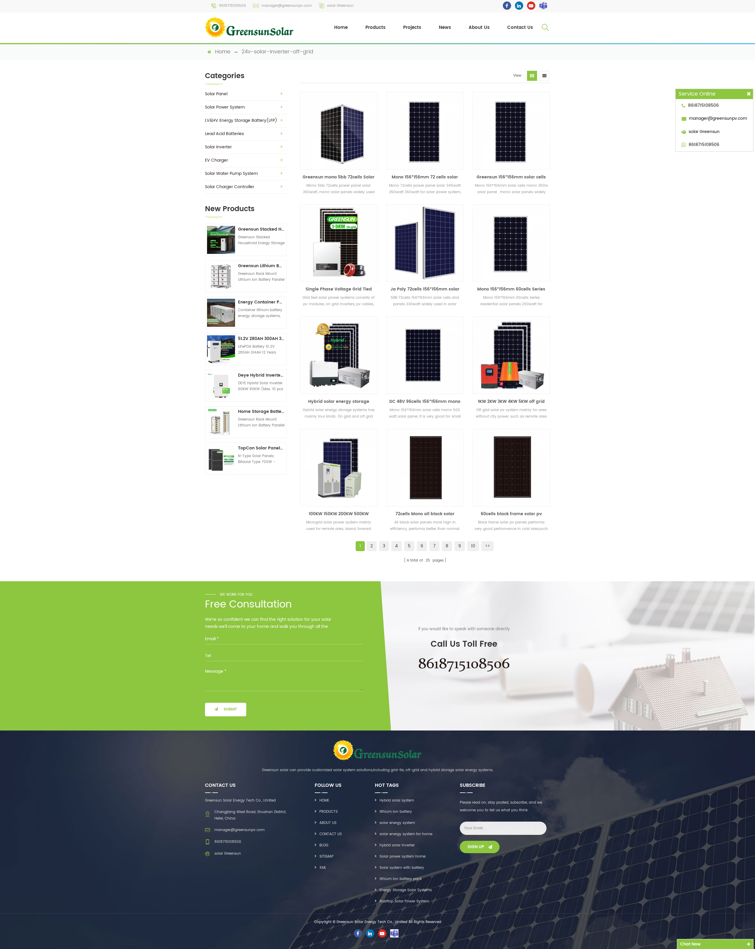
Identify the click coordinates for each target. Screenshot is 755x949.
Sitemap (326, 856)
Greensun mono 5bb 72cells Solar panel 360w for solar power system (339, 177)
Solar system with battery (402, 868)
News (445, 27)
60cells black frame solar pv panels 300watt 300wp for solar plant (511, 514)
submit (230, 709)
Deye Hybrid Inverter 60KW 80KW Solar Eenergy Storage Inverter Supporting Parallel (261, 375)
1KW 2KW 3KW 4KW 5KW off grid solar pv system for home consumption (511, 401)
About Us (479, 27)
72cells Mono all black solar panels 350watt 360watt (424, 514)
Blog (323, 845)
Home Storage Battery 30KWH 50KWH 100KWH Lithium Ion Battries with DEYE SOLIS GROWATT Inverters (261, 411)
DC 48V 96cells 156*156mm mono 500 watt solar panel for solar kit (424, 401)
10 (473, 546)
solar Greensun (340, 6)
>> (487, 546)
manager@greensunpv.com (287, 6)
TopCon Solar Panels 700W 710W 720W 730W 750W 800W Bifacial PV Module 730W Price (261, 448)
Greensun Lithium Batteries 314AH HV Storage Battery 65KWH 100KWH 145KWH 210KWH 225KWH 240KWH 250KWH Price (261, 265)
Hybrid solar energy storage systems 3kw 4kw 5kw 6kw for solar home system (339, 401)
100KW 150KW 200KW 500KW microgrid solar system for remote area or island (338, 514)
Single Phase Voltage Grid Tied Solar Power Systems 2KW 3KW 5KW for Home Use (339, 289)
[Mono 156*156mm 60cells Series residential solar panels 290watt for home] (511, 243)
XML (322, 868)
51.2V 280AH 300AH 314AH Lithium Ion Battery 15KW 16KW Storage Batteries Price (261, 338)
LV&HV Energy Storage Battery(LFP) (241, 120)
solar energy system (397, 823)
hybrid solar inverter (397, 845)
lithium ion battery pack (401, 879)
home (222, 51)
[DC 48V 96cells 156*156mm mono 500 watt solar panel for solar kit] (425, 355)
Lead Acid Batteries (224, 133)
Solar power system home (403, 856)
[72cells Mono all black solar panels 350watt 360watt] (425, 467)
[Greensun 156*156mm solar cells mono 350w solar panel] (511, 130)
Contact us (330, 834)
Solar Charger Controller (229, 186)
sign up (475, 846)
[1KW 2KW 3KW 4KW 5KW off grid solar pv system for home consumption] (511, 355)
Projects (412, 27)
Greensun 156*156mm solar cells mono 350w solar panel (511, 177)
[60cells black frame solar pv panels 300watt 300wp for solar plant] (511, 467)
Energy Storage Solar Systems (406, 890)
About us (328, 823)
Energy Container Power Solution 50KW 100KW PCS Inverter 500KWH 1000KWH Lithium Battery (261, 302)
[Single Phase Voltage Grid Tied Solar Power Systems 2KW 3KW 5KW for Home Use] (338, 243)
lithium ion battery (396, 812)
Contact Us (520, 27)
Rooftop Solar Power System (404, 901)
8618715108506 (232, 6)
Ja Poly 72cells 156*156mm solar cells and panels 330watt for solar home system (425, 289)
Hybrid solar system (397, 800)
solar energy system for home (406, 834)
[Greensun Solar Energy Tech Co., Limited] (250, 27)
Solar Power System (225, 107)
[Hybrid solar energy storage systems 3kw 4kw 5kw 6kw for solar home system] (338, 355)
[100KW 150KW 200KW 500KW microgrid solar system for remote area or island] (338, 467)
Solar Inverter (218, 147)
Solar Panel (216, 94)
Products (375, 27)
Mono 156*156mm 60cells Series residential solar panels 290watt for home (511, 289)
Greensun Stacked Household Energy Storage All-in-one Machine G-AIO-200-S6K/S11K (261, 229)
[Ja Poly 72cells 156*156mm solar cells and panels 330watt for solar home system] (425, 243)
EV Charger (216, 160)
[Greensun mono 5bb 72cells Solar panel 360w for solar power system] (338, 130)
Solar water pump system (231, 173)
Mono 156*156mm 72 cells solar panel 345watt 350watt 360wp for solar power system (425, 177)
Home (341, 27)
